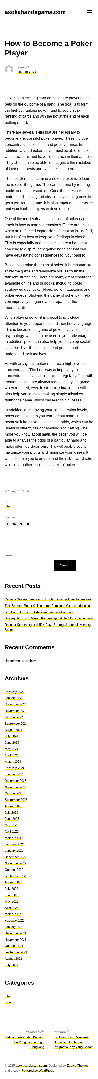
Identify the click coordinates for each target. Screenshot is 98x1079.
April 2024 (12, 755)
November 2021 (15, 939)
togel (8, 1002)
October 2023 (14, 793)
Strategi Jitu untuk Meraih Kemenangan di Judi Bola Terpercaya (49, 618)
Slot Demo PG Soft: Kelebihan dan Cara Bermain (39, 612)
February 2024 (14, 768)
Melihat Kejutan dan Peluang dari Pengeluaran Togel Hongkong (24, 1042)
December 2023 (15, 781)
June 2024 (12, 742)
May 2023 (11, 825)
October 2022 (14, 870)
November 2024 (15, 711)
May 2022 (11, 901)
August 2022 (13, 882)
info (7, 506)
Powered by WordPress (38, 1070)
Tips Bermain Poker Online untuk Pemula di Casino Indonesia (47, 606)
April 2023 (12, 831)
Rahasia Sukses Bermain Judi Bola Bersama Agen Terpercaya (48, 599)
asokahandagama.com (31, 1065)
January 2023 (14, 850)
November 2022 (15, 863)
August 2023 (13, 806)
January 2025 (14, 698)
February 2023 (14, 844)
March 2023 (13, 838)
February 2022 (14, 920)
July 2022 (11, 888)
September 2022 (16, 876)
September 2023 (16, 800)
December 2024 (15, 704)
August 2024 (13, 730)
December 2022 (15, 857)
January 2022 (14, 927)
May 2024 (11, 749)
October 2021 (14, 946)
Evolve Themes (77, 1065)
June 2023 (12, 819)
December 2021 (15, 933)
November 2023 (15, 787)
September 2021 (16, 952)
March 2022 (13, 914)
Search (10, 555)
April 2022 (12, 908)
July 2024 (11, 736)
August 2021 (13, 958)
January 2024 (14, 774)
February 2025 (14, 692)
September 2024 (16, 723)
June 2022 (12, 895)
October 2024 (14, 717)
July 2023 (11, 812)
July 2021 (11, 965)
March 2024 (13, 761)
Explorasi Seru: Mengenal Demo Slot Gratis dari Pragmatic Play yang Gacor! (73, 1042)
